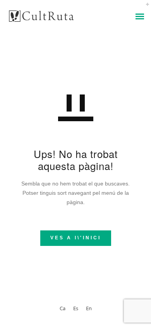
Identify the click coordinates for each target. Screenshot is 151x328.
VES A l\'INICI (75, 237)
